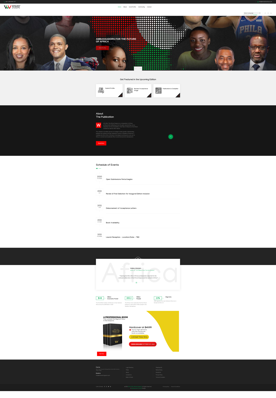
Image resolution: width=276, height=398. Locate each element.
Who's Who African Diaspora (135, 386)
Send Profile (132, 7)
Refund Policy (159, 370)
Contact (149, 7)
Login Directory (129, 367)
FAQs (127, 370)
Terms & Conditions (175, 386)
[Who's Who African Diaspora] (12, 7)
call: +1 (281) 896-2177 (10, 1)
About (125, 7)
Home (119, 7)
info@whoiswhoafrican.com (265, 1)
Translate (254, 15)
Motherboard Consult (136, 388)
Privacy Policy (159, 375)
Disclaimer (158, 372)
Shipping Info (159, 367)
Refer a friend (129, 377)
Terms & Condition (160, 377)
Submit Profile (110, 88)
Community (141, 7)
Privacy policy (166, 386)
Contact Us (129, 375)
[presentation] (136, 69)
